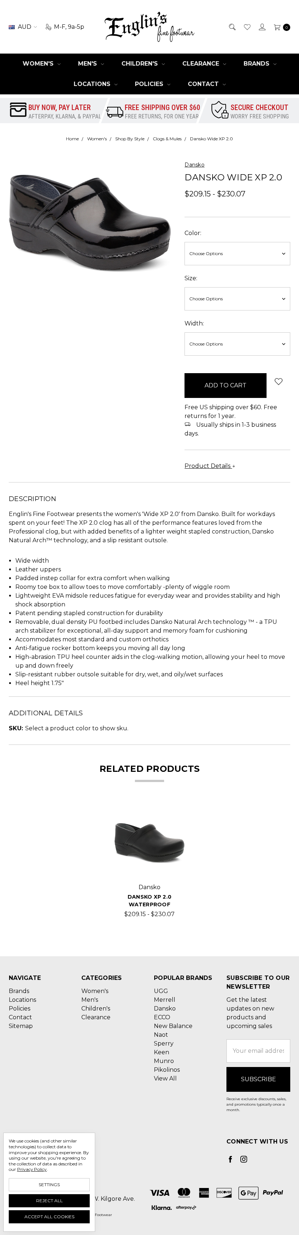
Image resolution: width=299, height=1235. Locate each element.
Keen (161, 1052)
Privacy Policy (32, 1169)
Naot (161, 1034)
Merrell (164, 999)
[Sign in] (261, 27)
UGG (161, 991)
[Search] (231, 27)
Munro (164, 1061)
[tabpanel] (149, 864)
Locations (93, 84)
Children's (140, 63)
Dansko (165, 1008)
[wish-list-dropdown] (278, 381)
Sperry (164, 1043)
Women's (39, 63)
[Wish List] (246, 27)
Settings (49, 1184)
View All (165, 1078)
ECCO (162, 1017)
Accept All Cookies (49, 1216)
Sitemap (21, 1026)
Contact (204, 84)
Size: (191, 278)
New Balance (173, 1026)
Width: (194, 323)
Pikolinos (167, 1069)
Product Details (208, 465)
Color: (193, 233)
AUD (24, 26)
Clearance (201, 63)
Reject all (49, 1200)
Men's (88, 63)
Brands (257, 63)
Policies (150, 84)
